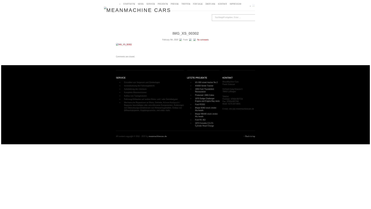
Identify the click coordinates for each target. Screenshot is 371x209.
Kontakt (222, 4)
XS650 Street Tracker (204, 86)
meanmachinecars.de (158, 136)
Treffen (185, 4)
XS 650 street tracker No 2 (206, 82)
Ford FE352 (200, 104)
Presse (175, 4)
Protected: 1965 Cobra (204, 95)
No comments (203, 40)
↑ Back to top (249, 136)
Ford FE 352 (200, 120)
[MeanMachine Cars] (137, 10)
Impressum (235, 4)
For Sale (197, 4)
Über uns (210, 4)
